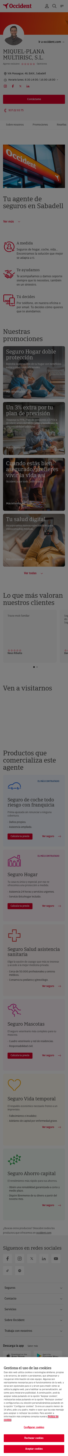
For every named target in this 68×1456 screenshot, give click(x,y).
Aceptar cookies (34, 1449)
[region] (34, 1406)
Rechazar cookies (33, 1438)
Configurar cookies (34, 1427)
